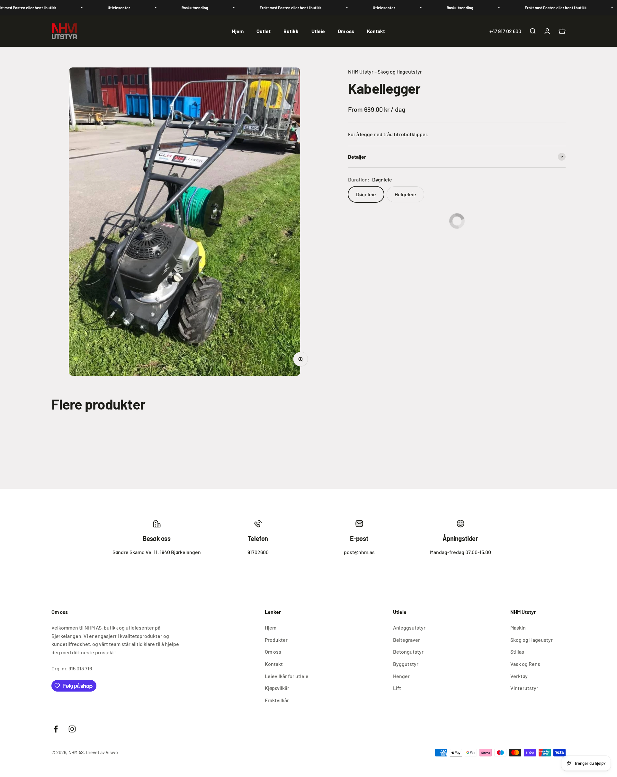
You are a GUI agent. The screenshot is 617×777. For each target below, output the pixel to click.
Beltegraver (406, 640)
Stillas (517, 652)
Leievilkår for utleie (286, 676)
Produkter (276, 640)
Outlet (263, 31)
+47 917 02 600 (505, 31)
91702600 (258, 552)
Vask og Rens (525, 664)
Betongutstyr (408, 652)
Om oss (346, 31)
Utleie (318, 31)
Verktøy (519, 676)
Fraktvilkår (277, 700)
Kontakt (376, 31)
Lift (397, 688)
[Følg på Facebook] (55, 729)
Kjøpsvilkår (277, 688)
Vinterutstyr (524, 688)
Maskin (518, 627)
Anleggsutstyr (409, 627)
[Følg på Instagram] (72, 729)
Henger (401, 676)
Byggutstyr (405, 664)
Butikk (291, 31)
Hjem (238, 31)
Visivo (112, 752)
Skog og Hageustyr (531, 640)
